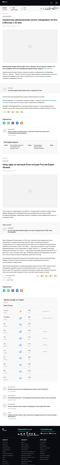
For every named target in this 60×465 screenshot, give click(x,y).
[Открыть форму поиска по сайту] (51, 2)
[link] (10, 88)
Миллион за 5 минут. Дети (28, 457)
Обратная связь (44, 459)
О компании (43, 442)
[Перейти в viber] (12, 123)
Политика (5, 442)
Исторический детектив (27, 453)
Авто (3, 459)
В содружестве (6, 449)
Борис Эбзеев (10, 280)
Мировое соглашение (26, 461)
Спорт (4, 457)
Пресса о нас (43, 449)
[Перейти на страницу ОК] (25, 434)
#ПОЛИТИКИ (5, 161)
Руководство (43, 446)
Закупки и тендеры (45, 455)
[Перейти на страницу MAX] (22, 434)
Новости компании (45, 447)
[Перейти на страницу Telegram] (36, 434)
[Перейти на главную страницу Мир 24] (4, 2)
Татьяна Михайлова (10, 275)
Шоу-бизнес (5, 463)
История (42, 444)
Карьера (42, 451)
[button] (4, 123)
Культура (4, 461)
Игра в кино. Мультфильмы (28, 451)
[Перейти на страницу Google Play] (45, 434)
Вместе (23, 442)
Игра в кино (24, 449)
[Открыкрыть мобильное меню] (57, 3)
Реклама (42, 453)
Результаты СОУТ (44, 457)
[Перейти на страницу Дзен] (30, 434)
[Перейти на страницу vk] (19, 434)
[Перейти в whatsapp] (8, 123)
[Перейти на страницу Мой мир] (28, 434)
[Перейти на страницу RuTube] (33, 434)
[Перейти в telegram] (4, 123)
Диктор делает (25, 447)
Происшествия (6, 447)
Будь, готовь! (24, 444)
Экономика (5, 446)
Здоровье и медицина (8, 455)
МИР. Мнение (24, 459)
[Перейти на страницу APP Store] (52, 434)
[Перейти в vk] (17, 123)
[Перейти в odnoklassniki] (21, 123)
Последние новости (11, 142)
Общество (5, 444)
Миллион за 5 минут (26, 455)
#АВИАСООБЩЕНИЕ (6, 16)
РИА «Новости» (48, 68)
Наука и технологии (7, 453)
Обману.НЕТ (24, 463)
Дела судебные (25, 446)
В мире (4, 451)
